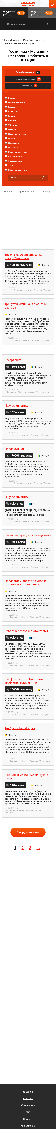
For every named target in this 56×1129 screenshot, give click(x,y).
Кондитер (13, 111)
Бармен (12, 98)
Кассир (12, 107)
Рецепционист (15, 156)
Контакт (28, 1098)
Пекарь (12, 129)
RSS (28, 1112)
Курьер (12, 116)
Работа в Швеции (32, 40)
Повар (11, 138)
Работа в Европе (10, 40)
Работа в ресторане (18, 152)
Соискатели (28, 1105)
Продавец (13, 147)
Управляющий (15, 161)
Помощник (13, 143)
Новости (28, 1119)
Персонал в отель (17, 134)
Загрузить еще (28, 832)
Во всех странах (17, 24)
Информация (28, 1125)
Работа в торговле (17, 170)
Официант (13, 125)
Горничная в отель (17, 102)
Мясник (12, 120)
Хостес (11, 165)
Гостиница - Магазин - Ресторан (18, 43)
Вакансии (28, 1091)
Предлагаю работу (13, 13)
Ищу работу (41, 13)
